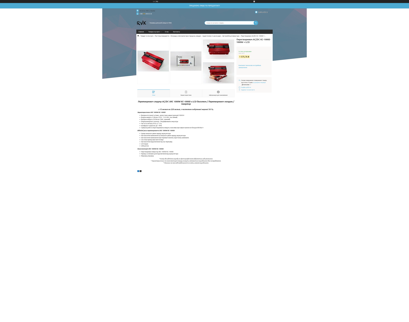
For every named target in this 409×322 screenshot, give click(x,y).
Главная (141, 31)
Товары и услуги (154, 31)
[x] (140, 171)
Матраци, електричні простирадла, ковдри (186, 36)
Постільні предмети (162, 36)
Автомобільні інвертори (230, 36)
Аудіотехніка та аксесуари (211, 36)
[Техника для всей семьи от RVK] (141, 22)
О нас (167, 31)
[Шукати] (256, 23)
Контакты (176, 31)
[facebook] (138, 171)
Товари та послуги (146, 36)
